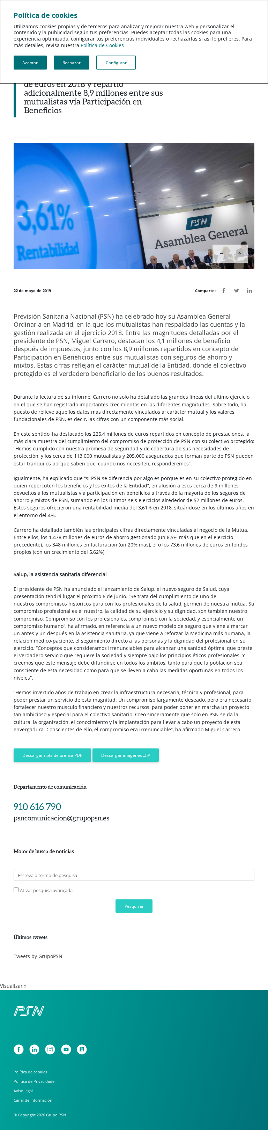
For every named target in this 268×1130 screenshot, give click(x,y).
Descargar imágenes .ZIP (125, 755)
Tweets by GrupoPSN (38, 956)
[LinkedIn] (34, 1049)
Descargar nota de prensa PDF (52, 755)
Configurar (116, 62)
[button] (221, 253)
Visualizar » (13, 986)
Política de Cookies (102, 45)
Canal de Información (33, 1100)
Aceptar (30, 62)
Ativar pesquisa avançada (46, 890)
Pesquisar (134, 906)
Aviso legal (23, 1090)
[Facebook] (19, 1049)
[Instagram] (50, 1049)
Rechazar (71, 62)
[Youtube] (66, 1049)
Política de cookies (30, 1071)
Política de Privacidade (34, 1081)
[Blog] (82, 1049)
